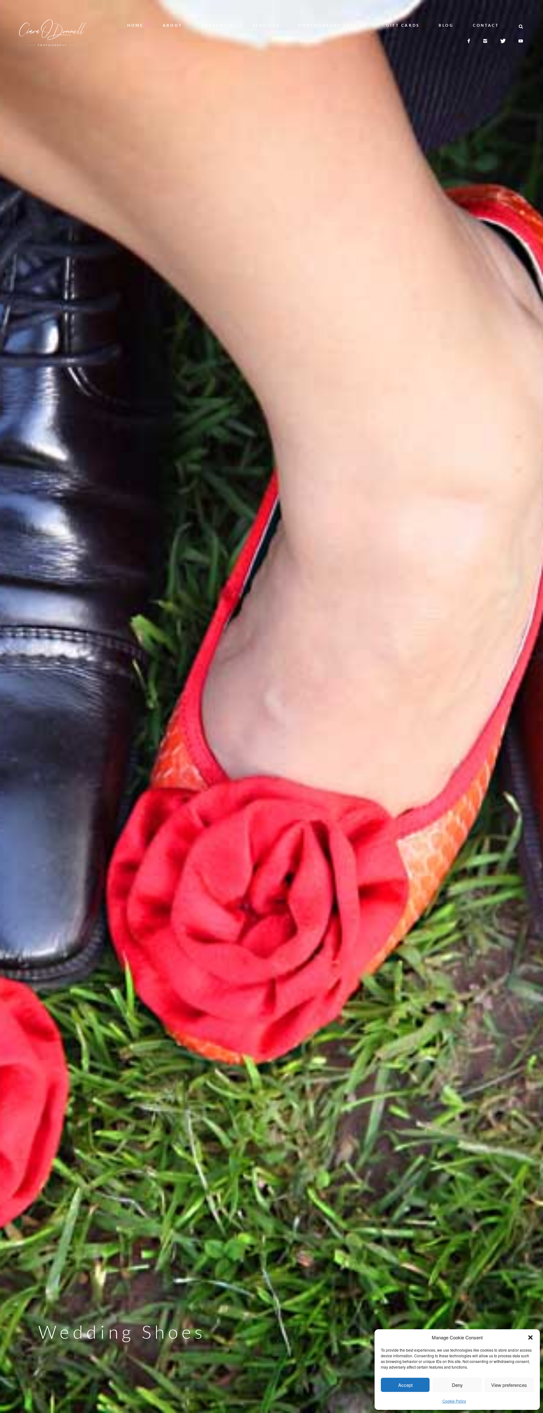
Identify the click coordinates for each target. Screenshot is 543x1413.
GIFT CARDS (403, 25)
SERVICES (266, 25)
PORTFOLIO (217, 25)
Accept (405, 1385)
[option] (271, 706)
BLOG (446, 25)
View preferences (509, 1385)
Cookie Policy (454, 1401)
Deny (457, 1385)
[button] (530, 1337)
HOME (135, 25)
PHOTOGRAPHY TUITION (333, 25)
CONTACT (486, 25)
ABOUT (172, 25)
